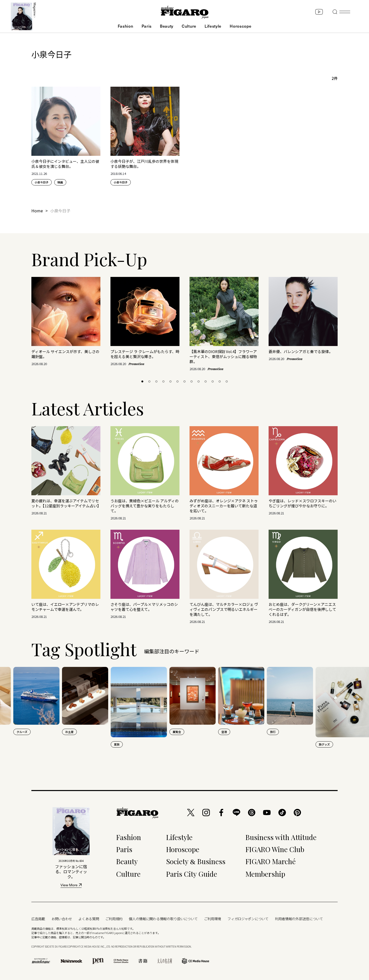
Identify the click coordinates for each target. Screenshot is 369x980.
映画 (60, 182)
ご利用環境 (212, 918)
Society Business (195, 861)
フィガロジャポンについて (248, 918)
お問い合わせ (61, 918)
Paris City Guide (191, 873)
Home (37, 211)
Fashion (125, 26)
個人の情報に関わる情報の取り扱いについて (163, 918)
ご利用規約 (114, 918)
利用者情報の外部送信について (299, 918)
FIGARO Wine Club (274, 849)
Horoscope (240, 26)
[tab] (142, 381)
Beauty (166, 26)
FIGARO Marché (270, 861)
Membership (265, 873)
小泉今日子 (41, 182)
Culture (189, 26)
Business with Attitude (281, 837)
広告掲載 (38, 918)
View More (69, 885)
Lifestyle (213, 26)
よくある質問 (88, 918)
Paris (147, 26)
